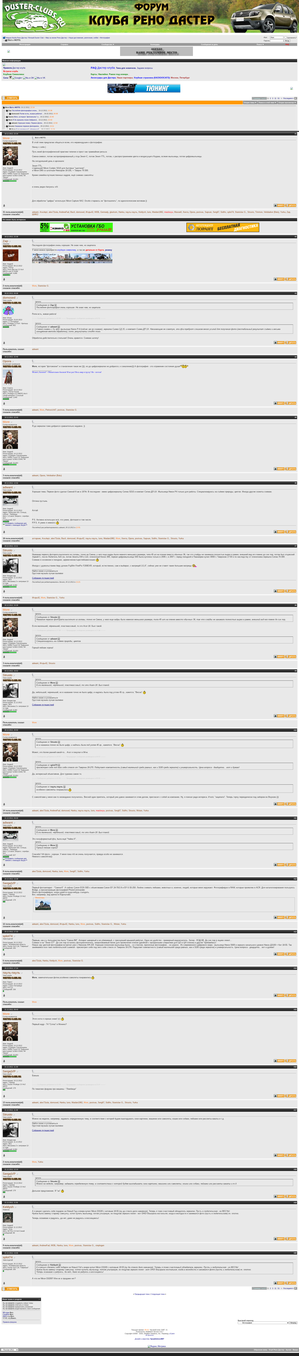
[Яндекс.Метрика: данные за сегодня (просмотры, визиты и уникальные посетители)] (157, 1346)
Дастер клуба (14, 68)
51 (279, 98)
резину (108, 250)
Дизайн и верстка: (142, 1339)
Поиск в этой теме (266, 102)
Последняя (288, 98)
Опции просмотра (286, 102)
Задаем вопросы (134, 68)
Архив (288, 1350)
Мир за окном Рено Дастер (56, 38)
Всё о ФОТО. (15, 107)
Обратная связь (260, 1350)
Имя (265, 37)
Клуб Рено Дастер (276, 1350)
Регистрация (24, 44)
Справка (64, 44)
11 (275, 98)
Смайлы (6, 1314)
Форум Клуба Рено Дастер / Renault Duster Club (25, 38)
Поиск (259, 44)
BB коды (6, 1312)
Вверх (295, 1350)
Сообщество (107, 44)
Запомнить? (292, 38)
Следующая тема (158, 1294)
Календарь (155, 44)
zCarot (171, 1333)
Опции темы (249, 102)
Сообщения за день (209, 44)
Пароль (267, 41)
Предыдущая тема (142, 1294)
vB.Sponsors (149, 1335)
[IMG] (5, 1316)
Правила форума (10, 1322)
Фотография (105, 38)
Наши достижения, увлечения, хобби (83, 38)
